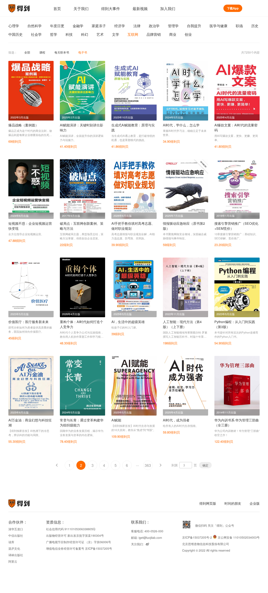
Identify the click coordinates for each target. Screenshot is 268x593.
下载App (233, 8)
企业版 (255, 503)
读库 (11, 542)
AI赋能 (116, 420)
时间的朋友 (232, 503)
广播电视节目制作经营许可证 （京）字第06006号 (78, 542)
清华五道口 (15, 529)
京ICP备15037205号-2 (197, 537)
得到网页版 (207, 503)
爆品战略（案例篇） (23, 125)
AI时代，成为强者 (176, 420)
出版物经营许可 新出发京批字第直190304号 (75, 535)
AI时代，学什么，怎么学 (181, 125)
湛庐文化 (14, 548)
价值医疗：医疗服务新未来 (28, 321)
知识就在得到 (24, 503)
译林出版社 (15, 555)
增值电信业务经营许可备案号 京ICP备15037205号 (79, 548)
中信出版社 (15, 535)
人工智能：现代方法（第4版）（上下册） (182, 324)
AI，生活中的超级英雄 (128, 321)
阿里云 (12, 561)
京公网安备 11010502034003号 (239, 537)
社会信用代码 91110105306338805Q (70, 529)
